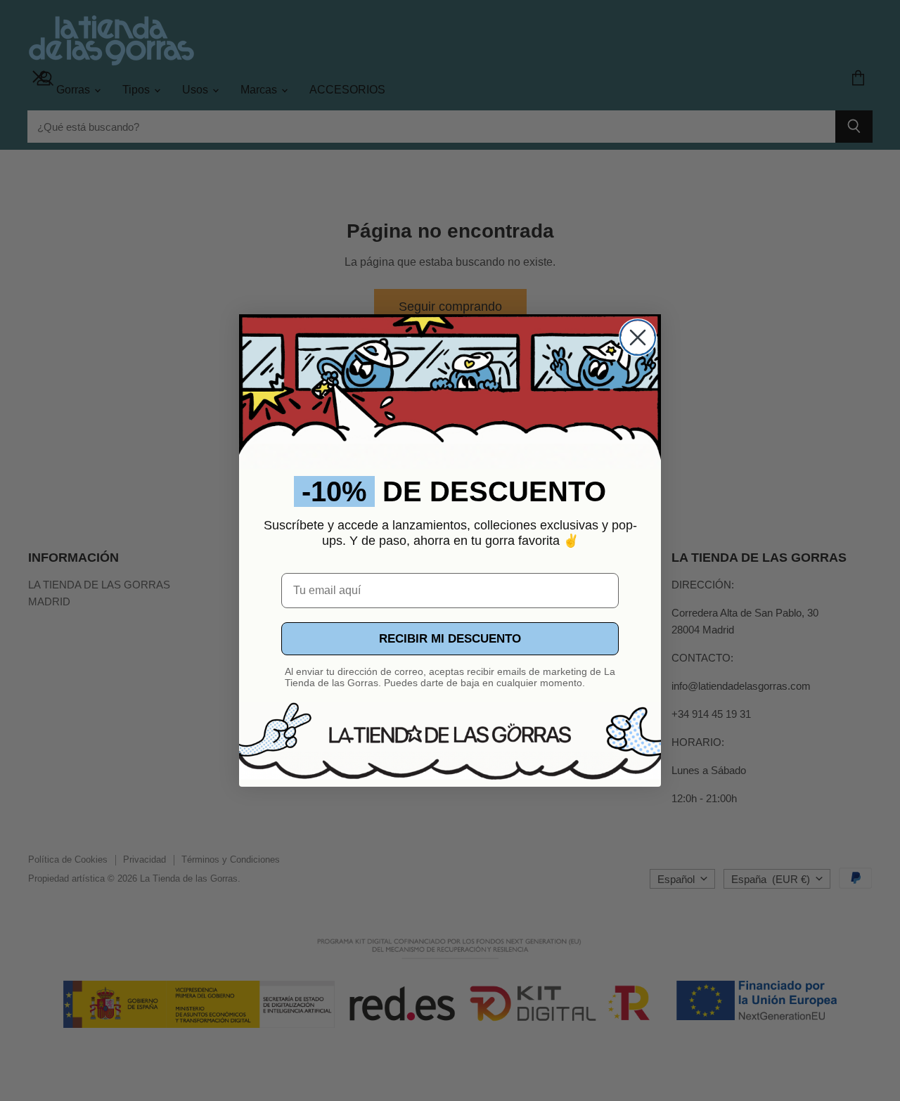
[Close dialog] (637, 337)
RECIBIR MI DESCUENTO (450, 638)
